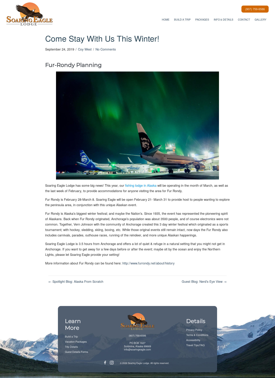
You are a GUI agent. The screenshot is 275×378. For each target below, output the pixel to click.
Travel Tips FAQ (195, 345)
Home (165, 19)
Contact (244, 19)
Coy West (85, 49)
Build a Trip (71, 336)
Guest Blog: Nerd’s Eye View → (204, 281)
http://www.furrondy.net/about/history (148, 263)
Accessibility (193, 340)
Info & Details (223, 19)
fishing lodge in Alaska (140, 185)
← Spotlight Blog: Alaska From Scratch (75, 281)
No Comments (105, 49)
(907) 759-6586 (137, 335)
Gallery (260, 19)
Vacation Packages (76, 341)
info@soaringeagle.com (137, 349)
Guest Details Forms (76, 352)
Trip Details (71, 347)
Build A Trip (182, 19)
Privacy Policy (194, 330)
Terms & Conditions (197, 335)
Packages (202, 19)
